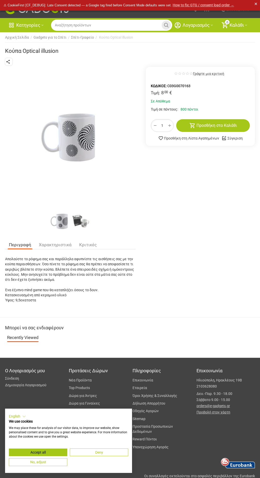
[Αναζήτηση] (166, 25)
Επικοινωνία (143, 380)
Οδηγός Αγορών (146, 411)
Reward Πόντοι (145, 439)
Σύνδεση (12, 378)
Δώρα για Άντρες (83, 396)
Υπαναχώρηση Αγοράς (151, 447)
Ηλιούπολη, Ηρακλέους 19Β (219, 380)
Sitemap (139, 419)
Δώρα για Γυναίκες (84, 403)
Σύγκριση (235, 138)
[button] (8, 62)
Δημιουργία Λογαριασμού (25, 385)
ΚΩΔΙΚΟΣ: (159, 86)
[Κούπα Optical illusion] (70, 137)
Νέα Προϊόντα (80, 380)
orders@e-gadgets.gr (213, 406)
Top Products (79, 388)
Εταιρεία (140, 388)
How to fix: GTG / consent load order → (203, 5)
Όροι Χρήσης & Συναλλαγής (155, 396)
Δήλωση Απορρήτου (149, 403)
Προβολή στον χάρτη (213, 412)
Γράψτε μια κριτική (208, 74)
